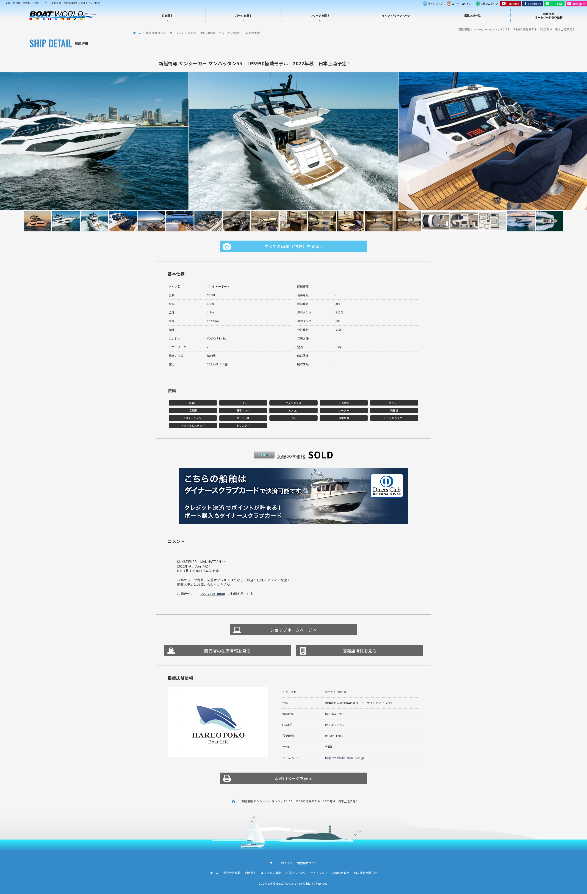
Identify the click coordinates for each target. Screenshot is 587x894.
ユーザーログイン (461, 3)
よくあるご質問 (271, 873)
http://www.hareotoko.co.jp (344, 758)
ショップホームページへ (293, 630)
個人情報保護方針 (365, 873)
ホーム (137, 33)
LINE (560, 3)
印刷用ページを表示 (293, 778)
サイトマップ (435, 3)
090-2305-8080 (212, 593)
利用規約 (251, 873)
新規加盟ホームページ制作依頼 (548, 15)
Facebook (534, 3)
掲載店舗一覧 (472, 15)
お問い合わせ (340, 873)
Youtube (514, 3)
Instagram (579, 3)
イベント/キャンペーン (396, 15)
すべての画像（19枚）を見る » (293, 246)
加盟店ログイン (489, 3)
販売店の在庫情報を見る (227, 651)
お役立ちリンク (296, 873)
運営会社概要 (232, 873)
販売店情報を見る (360, 651)
